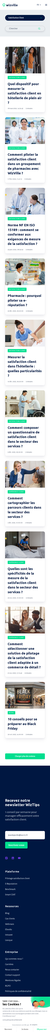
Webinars (9, 924)
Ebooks (8, 929)
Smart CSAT (10, 895)
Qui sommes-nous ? (14, 959)
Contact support (12, 975)
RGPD (8, 986)
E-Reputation (11, 884)
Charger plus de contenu (25, 756)
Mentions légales (13, 980)
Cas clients (10, 919)
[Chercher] (39, 28)
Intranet (9, 935)
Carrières (9, 964)
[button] (46, 5)
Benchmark (10, 889)
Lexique (8, 940)
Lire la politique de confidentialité (12, 1020)
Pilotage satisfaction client (17, 878)
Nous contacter (12, 970)
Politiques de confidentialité (18, 991)
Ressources (12, 906)
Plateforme (12, 871)
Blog (7, 913)
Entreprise (11, 951)
